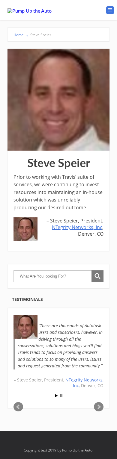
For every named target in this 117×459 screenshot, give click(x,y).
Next (99, 407)
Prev (18, 407)
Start (56, 395)
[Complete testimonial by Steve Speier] (26, 327)
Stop (61, 395)
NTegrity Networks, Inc (77, 227)
